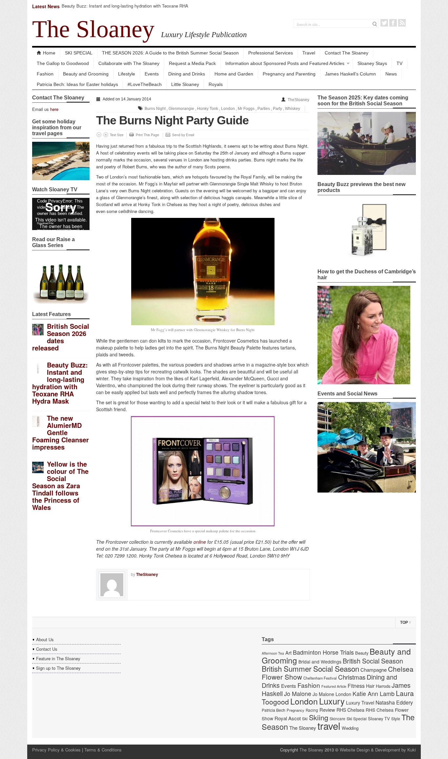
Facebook (393, 23)
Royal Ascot (288, 718)
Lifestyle (126, 73)
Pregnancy (295, 710)
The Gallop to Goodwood (63, 63)
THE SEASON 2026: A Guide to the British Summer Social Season (170, 52)
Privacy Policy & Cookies (56, 750)
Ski (305, 719)
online (199, 541)
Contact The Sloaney (346, 52)
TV (399, 63)
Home (49, 52)
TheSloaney (298, 99)
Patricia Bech (273, 710)
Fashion (45, 73)
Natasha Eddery (394, 702)
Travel (308, 52)
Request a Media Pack (192, 63)
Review (327, 709)
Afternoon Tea (273, 653)
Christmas (351, 676)
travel (328, 725)
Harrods (383, 686)
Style (395, 719)
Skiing (318, 717)
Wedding (350, 728)
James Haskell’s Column (350, 73)
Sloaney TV (379, 718)
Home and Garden (233, 73)
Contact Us (46, 649)
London (228, 108)
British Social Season (373, 660)
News (391, 73)
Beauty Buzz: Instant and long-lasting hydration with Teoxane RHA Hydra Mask (125, 9)
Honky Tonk (207, 108)
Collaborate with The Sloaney (128, 63)
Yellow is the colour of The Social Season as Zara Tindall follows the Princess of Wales (60, 485)
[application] (61, 214)
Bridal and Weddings (319, 661)
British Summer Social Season (310, 668)
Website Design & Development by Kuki (378, 750)
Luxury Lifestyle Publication (204, 34)
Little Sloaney (185, 84)
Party (277, 108)
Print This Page (147, 135)
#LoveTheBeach (145, 84)
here (54, 109)
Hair (370, 686)
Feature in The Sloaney (58, 658)
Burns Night (155, 108)
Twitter (384, 23)
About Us (45, 639)
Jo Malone (297, 693)
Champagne (373, 669)
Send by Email (183, 135)
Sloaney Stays (372, 63)
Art (288, 652)
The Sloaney (93, 29)
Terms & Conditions (103, 750)
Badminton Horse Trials (323, 652)
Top (405, 622)
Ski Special (357, 719)
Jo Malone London (332, 694)
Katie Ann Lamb (374, 693)
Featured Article (333, 686)
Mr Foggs (246, 108)
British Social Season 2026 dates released (60, 336)
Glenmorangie (181, 108)
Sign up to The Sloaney (58, 668)
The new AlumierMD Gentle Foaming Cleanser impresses (60, 432)
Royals (216, 84)
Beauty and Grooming (86, 73)
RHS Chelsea (350, 709)
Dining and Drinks (186, 73)
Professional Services (270, 52)
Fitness (356, 685)
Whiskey (292, 108)
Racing (312, 710)
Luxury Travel (360, 702)
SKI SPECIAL (78, 52)
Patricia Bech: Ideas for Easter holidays (77, 84)
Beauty (361, 653)
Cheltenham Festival (320, 678)
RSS (402, 23)
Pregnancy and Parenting (289, 73)
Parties (263, 108)
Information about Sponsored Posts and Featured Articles (284, 63)
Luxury (332, 701)
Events (152, 73)
